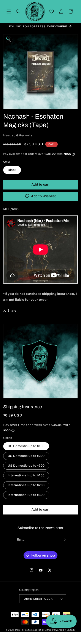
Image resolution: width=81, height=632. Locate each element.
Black (12, 169)
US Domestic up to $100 (26, 446)
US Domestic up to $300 (26, 465)
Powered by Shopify (64, 630)
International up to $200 (26, 485)
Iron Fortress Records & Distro (33, 630)
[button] (8, 11)
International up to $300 (26, 494)
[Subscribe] (64, 540)
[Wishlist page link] (51, 11)
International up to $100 (26, 475)
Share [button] (12, 310)
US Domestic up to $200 (26, 455)
